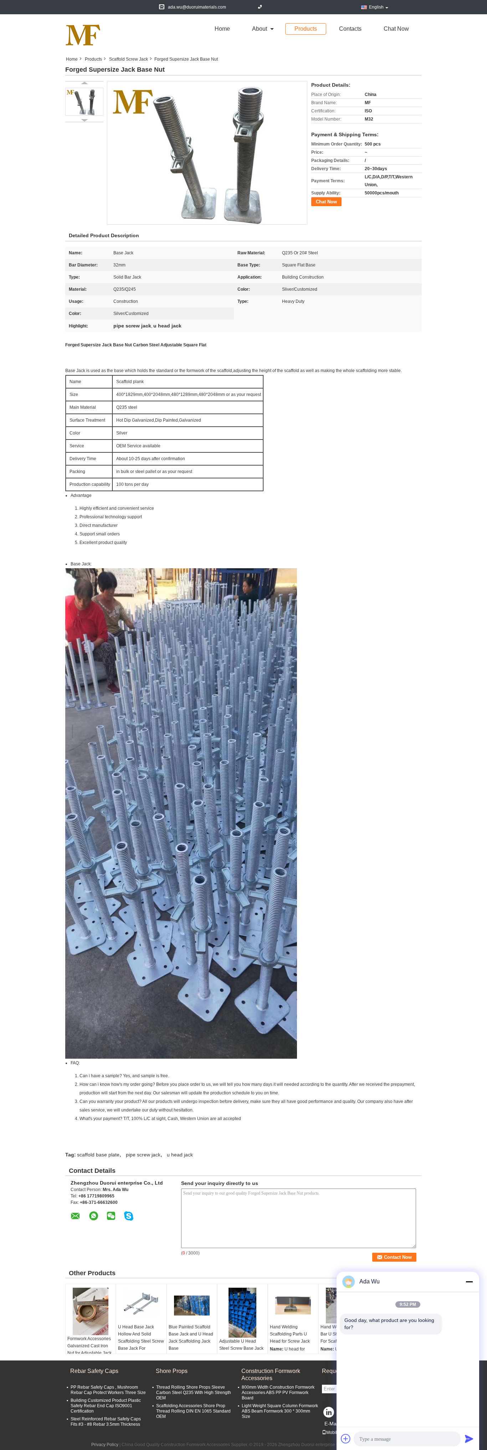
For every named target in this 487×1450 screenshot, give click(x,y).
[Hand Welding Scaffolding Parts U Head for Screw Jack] (293, 1305)
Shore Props (172, 1371)
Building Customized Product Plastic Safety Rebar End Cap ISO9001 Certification (106, 1406)
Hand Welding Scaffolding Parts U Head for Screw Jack (290, 1334)
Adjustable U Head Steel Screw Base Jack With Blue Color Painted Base (242, 1352)
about (259, 29)
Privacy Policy (104, 1444)
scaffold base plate (98, 1155)
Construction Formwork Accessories (270, 1374)
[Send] (469, 1438)
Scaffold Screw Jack (128, 59)
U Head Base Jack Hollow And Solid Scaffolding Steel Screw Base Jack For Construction (141, 1341)
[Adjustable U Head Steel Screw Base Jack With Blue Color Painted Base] (242, 1313)
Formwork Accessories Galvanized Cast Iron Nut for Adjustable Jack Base (89, 1349)
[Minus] (469, 1281)
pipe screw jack (143, 1155)
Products (305, 29)
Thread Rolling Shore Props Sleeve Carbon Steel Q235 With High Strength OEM (193, 1392)
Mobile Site (337, 1432)
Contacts (350, 29)
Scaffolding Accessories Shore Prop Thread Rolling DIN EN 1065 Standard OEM (193, 1411)
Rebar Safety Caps (94, 1371)
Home (222, 29)
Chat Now (396, 29)
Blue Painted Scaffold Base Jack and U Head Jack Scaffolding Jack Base (191, 1337)
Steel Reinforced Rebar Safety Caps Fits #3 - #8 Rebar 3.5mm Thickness (106, 1421)
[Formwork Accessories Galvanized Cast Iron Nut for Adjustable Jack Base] (91, 1311)
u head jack (180, 1155)
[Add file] (346, 1438)
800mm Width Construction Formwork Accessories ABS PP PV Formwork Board (278, 1392)
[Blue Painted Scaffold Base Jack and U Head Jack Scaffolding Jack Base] (192, 1305)
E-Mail (331, 1423)
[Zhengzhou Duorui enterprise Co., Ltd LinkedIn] (329, 1414)
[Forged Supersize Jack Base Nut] (84, 102)
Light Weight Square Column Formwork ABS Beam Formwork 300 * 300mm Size (280, 1411)
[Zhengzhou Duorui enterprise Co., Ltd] (83, 34)
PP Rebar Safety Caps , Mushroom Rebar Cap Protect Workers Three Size (108, 1390)
